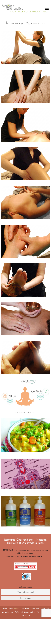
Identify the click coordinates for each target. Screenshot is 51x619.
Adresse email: (25, 587)
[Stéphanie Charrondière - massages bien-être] (25, 8)
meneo (16, 609)
